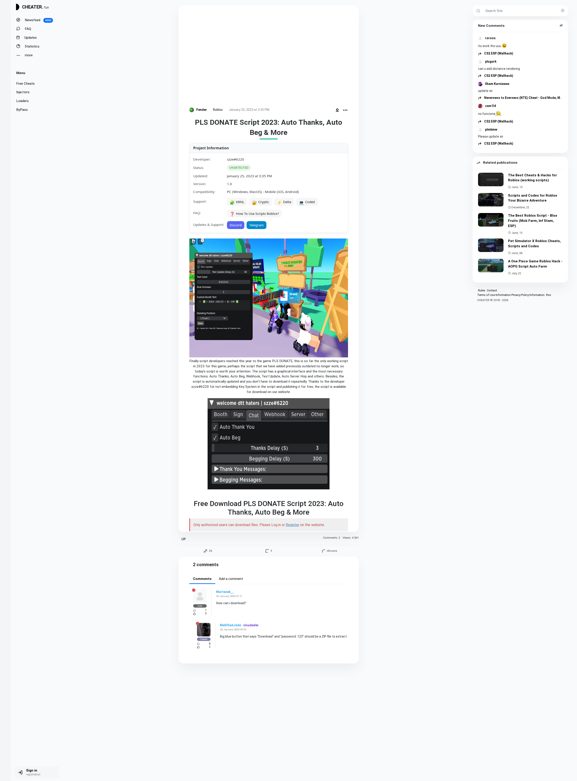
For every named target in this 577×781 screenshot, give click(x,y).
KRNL (237, 202)
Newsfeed (37, 20)
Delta (284, 202)
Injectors (23, 92)
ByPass (22, 110)
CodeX (307, 202)
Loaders (22, 101)
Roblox (218, 109)
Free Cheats (25, 84)
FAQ (27, 29)
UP (183, 539)
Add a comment (231, 579)
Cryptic (260, 202)
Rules (481, 290)
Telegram (256, 225)
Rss (548, 295)
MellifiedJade (230, 625)
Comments (202, 579)
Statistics (31, 46)
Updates (30, 38)
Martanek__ (225, 592)
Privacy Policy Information (528, 295)
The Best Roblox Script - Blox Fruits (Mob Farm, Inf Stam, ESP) (532, 220)
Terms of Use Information (494, 295)
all (561, 25)
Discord (236, 225)
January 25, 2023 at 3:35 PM (249, 109)
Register (292, 525)
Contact (492, 290)
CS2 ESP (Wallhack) (498, 53)
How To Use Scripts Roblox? (254, 214)
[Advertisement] (268, 57)
